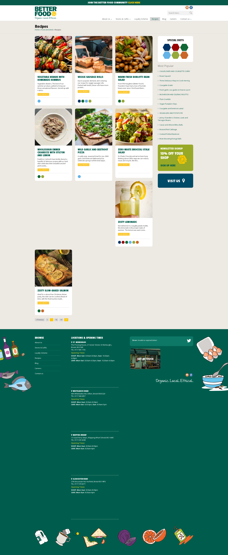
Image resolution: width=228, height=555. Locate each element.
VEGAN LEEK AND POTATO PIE (171, 113)
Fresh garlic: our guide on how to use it (175, 90)
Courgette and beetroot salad (171, 108)
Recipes (155, 19)
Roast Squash (165, 76)
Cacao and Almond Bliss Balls (171, 125)
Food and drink (47, 29)
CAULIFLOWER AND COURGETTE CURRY (175, 71)
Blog (164, 19)
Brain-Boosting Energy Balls (170, 138)
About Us (106, 19)
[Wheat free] (137, 243)
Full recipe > (43, 94)
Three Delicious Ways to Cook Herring (175, 80)
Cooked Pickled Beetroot (169, 134)
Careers (173, 19)
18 (56, 320)
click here (134, 2)
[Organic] (82, 102)
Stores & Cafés (122, 19)
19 (61, 320)
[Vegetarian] (90, 102)
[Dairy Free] (79, 102)
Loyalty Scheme (141, 19)
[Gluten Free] (123, 243)
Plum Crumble (165, 99)
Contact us (185, 19)
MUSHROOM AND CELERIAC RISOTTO (174, 94)
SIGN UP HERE (167, 165)
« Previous (40, 320)
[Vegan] (39, 102)
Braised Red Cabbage (168, 129)
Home (37, 29)
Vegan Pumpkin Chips (168, 104)
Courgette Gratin (166, 85)
